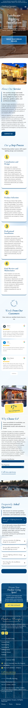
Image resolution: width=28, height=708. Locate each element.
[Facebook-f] (2, 633)
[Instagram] (6, 633)
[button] (25, 7)
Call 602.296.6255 (8, 472)
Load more (14, 373)
